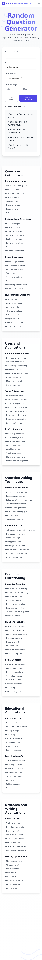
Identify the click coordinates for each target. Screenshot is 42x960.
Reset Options (11, 98)
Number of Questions (13, 52)
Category (8, 63)
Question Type (10, 74)
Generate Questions (28, 98)
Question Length (11, 85)
